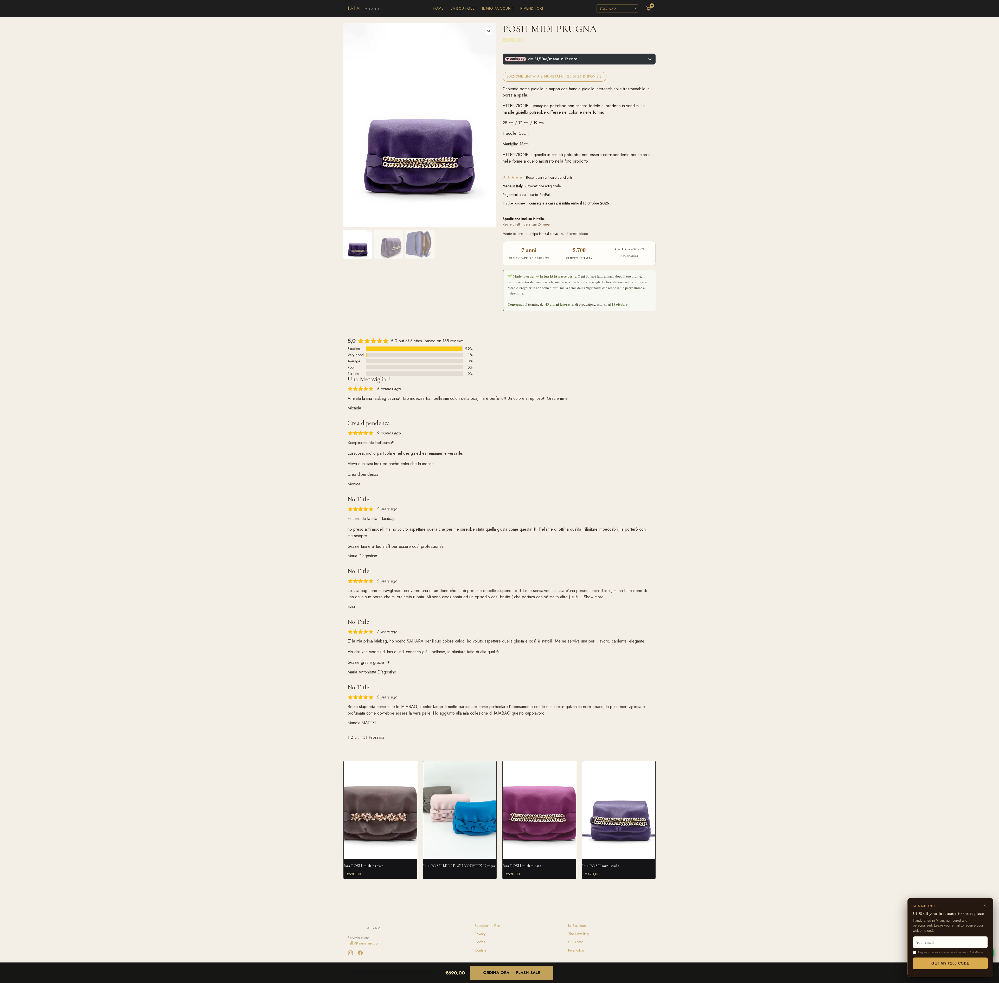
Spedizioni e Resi (487, 925)
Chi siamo (575, 942)
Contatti (480, 950)
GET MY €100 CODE (950, 963)
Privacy (480, 933)
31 (365, 737)
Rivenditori (531, 8)
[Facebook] (360, 953)
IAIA (363, 8)
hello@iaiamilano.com (364, 943)
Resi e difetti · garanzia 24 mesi (526, 224)
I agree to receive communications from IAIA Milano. (950, 952)
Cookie (480, 942)
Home (438, 8)
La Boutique (463, 8)
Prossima (376, 737)
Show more (594, 597)
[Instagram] (350, 953)
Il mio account (497, 8)
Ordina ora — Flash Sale (511, 972)
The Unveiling (578, 933)
